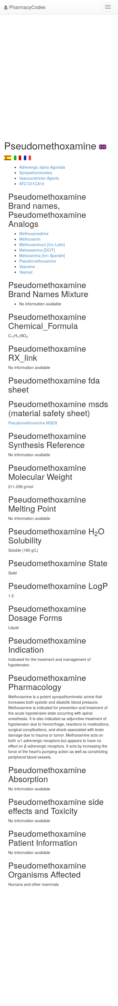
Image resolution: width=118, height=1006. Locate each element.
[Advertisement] (59, 75)
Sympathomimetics (35, 172)
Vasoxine (27, 266)
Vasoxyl (25, 272)
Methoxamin (30, 239)
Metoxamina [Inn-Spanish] (42, 255)
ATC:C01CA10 (31, 183)
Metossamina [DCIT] (37, 250)
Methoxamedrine (34, 233)
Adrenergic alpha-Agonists (42, 167)
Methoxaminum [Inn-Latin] (42, 244)
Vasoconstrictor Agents (39, 178)
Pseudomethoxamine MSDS (32, 422)
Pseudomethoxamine (37, 261)
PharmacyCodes (27, 6)
